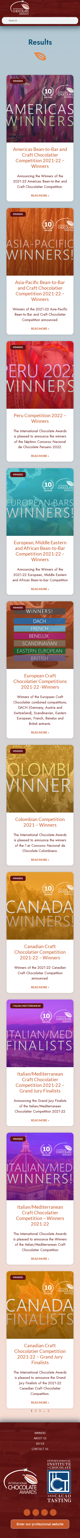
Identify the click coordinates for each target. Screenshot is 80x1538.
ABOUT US (40, 1438)
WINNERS (40, 1433)
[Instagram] (44, 1512)
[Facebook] (27, 1512)
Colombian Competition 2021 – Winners (40, 822)
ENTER (40, 1443)
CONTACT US (40, 1449)
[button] (60, 8)
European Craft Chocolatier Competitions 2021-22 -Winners (40, 681)
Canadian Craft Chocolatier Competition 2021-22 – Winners (40, 951)
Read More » (40, 195)
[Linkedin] (53, 1512)
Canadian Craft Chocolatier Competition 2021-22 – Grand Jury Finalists (40, 1354)
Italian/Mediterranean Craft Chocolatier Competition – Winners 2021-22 (40, 1215)
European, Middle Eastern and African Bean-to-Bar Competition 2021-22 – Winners (40, 551)
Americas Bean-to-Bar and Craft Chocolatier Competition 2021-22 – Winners (40, 157)
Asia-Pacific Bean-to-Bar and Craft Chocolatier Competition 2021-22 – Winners (40, 290)
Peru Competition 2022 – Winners (40, 418)
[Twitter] (35, 1512)
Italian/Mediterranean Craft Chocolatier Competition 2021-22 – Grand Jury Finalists (40, 1082)
